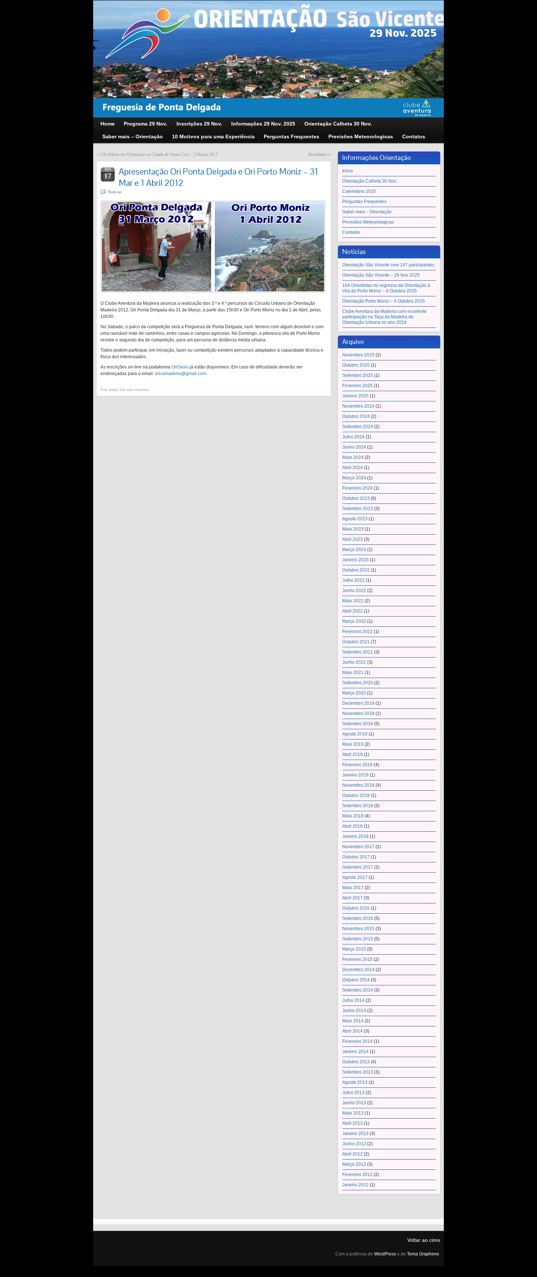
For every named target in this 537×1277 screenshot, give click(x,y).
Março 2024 (354, 477)
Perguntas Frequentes (364, 201)
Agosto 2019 (354, 734)
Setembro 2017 (357, 867)
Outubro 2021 (356, 641)
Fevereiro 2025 (357, 385)
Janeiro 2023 (355, 559)
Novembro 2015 (358, 928)
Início (347, 170)
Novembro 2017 (358, 846)
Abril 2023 (352, 539)
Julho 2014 (353, 1000)
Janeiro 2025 (355, 395)
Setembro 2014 (357, 990)
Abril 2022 (352, 611)
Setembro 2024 (357, 426)
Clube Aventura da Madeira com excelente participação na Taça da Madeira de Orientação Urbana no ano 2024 (384, 317)
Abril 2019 (352, 754)
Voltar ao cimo (423, 1240)
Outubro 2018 (356, 795)
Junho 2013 (354, 1102)
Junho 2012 (354, 1143)
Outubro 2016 (356, 908)
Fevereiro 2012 (357, 1174)
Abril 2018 (352, 826)
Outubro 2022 (356, 570)
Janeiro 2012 (355, 1184)
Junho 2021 (354, 662)
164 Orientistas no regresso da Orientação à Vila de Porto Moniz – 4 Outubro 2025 (386, 288)
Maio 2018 (352, 816)
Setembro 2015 (357, 938)
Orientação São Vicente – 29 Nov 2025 (381, 275)
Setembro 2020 (357, 682)
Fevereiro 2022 (357, 631)
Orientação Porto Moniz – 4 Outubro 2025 (383, 301)
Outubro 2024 (356, 416)
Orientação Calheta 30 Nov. (369, 181)
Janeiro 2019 (355, 775)
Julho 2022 (353, 580)
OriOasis (179, 367)
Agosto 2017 (354, 877)
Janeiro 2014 (355, 1051)
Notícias (114, 192)
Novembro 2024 (358, 406)
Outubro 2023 (356, 498)
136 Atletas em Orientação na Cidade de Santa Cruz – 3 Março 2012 (159, 154)
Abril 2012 (352, 1154)
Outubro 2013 (356, 1061)
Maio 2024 (352, 457)
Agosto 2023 (354, 518)
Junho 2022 (354, 590)
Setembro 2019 (357, 723)
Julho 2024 (353, 436)
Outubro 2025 (356, 365)
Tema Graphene (423, 1254)
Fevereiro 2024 (357, 488)
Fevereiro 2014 (357, 1041)
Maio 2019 (352, 744)
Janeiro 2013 (355, 1133)
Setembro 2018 (357, 805)
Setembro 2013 (357, 1072)
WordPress (385, 1254)
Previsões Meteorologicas (368, 222)
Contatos (351, 232)
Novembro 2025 (358, 354)
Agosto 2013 (354, 1082)
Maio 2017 (352, 887)
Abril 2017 (352, 897)
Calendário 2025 (359, 191)
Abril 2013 (352, 1123)
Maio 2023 (352, 529)
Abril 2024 (352, 467)
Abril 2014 (352, 1031)
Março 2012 (354, 1164)
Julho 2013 (353, 1092)
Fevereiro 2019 (357, 764)
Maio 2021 (352, 672)
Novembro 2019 (358, 713)
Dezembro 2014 (358, 969)
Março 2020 (354, 693)
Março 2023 (354, 549)
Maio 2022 (352, 600)
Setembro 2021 (357, 652)
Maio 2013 (352, 1113)
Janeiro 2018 (355, 836)
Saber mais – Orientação (367, 211)
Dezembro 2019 (358, 703)
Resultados (317, 154)
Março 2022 (354, 621)
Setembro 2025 (357, 375)
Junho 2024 (354, 447)
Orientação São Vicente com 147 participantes (388, 264)
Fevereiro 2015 (357, 959)
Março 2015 (354, 949)
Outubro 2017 (356, 857)
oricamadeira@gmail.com (180, 373)
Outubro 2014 (356, 979)
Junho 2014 (354, 1010)
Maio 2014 (352, 1020)
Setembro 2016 (357, 918)
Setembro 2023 (357, 508)
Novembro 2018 (358, 785)
